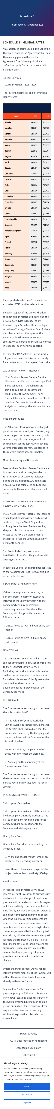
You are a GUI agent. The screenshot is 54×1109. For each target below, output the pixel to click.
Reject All (27, 1102)
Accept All (27, 1086)
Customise (27, 1094)
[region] (27, 1083)
